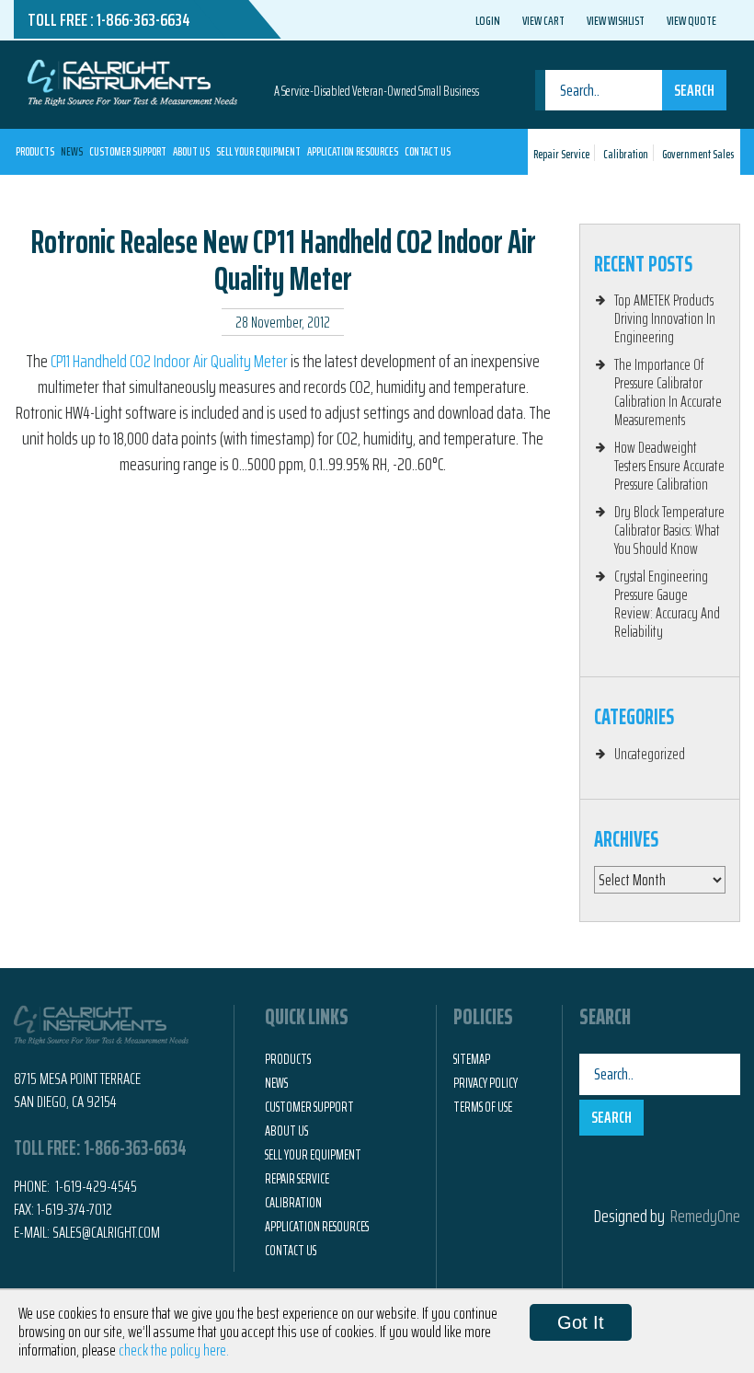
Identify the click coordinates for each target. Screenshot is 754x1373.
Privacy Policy (485, 1083)
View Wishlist (616, 20)
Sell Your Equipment (258, 151)
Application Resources (352, 151)
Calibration (625, 154)
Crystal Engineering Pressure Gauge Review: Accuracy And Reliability (667, 603)
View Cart (543, 20)
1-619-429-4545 (94, 1186)
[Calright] (132, 81)
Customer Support (127, 151)
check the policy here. (174, 1350)
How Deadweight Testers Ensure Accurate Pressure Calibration (669, 465)
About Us (191, 151)
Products (35, 151)
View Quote (691, 20)
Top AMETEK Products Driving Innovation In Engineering (664, 318)
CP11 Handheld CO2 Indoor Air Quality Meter (169, 360)
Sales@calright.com (106, 1232)
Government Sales (698, 154)
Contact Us (428, 151)
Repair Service (561, 154)
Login (487, 20)
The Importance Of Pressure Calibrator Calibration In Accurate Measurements (668, 392)
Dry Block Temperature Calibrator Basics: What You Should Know (669, 530)
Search (694, 90)
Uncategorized (649, 754)
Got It (580, 1322)
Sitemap (471, 1059)
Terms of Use (482, 1107)
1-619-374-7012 (74, 1209)
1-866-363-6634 (143, 19)
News (72, 151)
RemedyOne (705, 1215)
